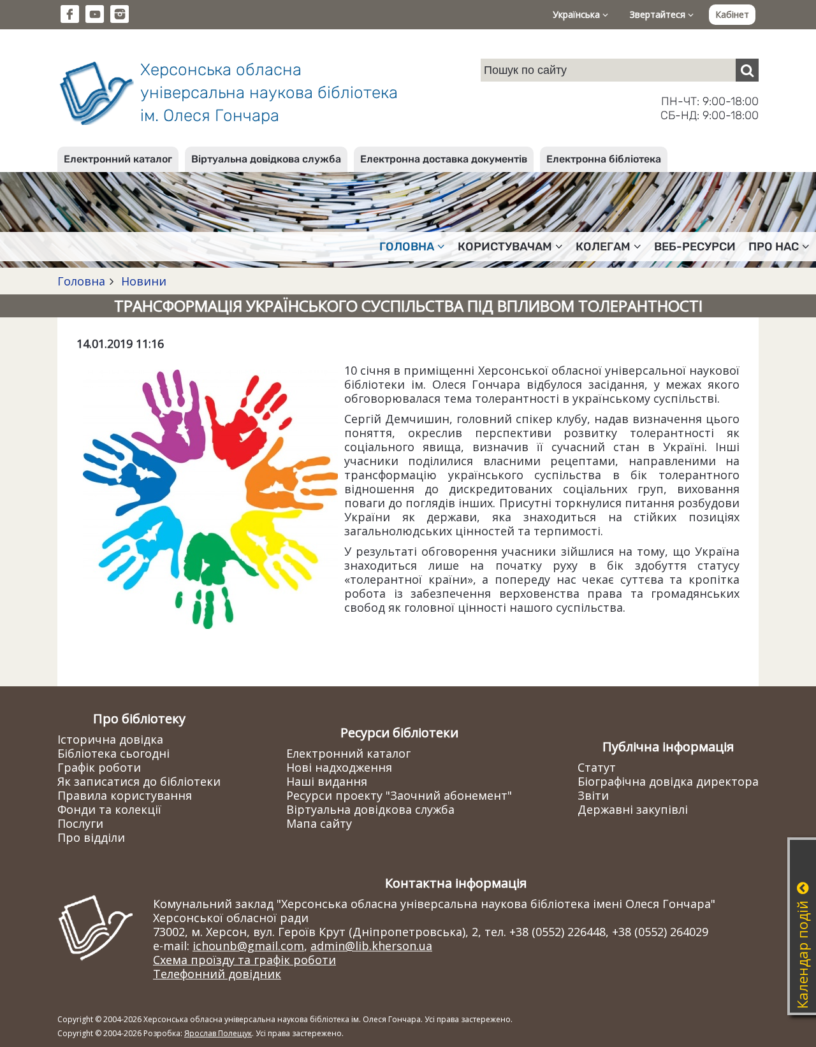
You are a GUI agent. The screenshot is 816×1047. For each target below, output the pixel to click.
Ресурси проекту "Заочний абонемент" (399, 795)
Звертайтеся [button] (659, 14)
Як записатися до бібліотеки (139, 781)
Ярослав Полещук (218, 1033)
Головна (81, 281)
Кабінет (732, 14)
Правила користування (124, 795)
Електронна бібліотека (603, 159)
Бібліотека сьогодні (113, 753)
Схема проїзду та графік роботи (244, 959)
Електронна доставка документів (443, 159)
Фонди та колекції (109, 809)
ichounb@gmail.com (248, 945)
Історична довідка (110, 739)
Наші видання (326, 781)
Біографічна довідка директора (668, 781)
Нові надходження (339, 767)
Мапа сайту (319, 823)
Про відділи (91, 837)
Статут (597, 767)
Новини (142, 281)
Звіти (593, 795)
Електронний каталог (118, 159)
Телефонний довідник (217, 973)
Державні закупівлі (633, 809)
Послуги (80, 823)
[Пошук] (747, 70)
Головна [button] (406, 247)
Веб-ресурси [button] (695, 247)
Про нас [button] (773, 247)
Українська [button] (577, 14)
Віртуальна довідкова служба (266, 159)
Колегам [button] (603, 247)
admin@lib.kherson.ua (371, 945)
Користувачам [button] (505, 247)
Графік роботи (99, 767)
